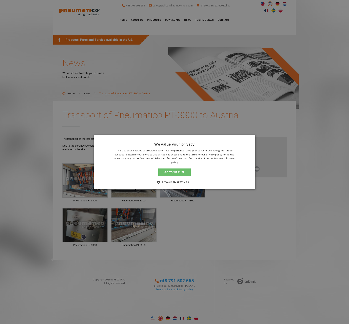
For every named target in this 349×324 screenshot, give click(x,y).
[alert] (174, 162)
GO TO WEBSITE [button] (174, 172)
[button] (174, 182)
